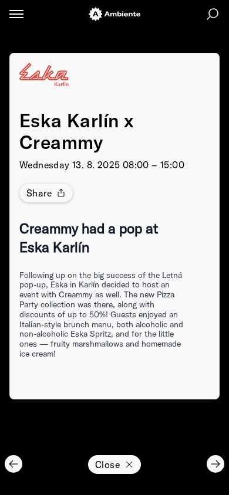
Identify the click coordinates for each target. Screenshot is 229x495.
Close (107, 464)
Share (39, 193)
